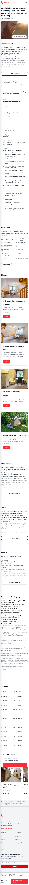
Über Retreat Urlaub (6, 828)
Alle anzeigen (6, 264)
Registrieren (18, 836)
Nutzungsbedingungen (21, 843)
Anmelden (17, 839)
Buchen (6, 316)
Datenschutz (4, 846)
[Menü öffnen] (26, 2)
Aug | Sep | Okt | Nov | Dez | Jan (11, 101)
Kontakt (3, 839)
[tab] (11, 342)
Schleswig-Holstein (18, 803)
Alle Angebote (9, 801)
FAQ (2, 836)
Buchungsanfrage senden (17, 881)
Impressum (4, 843)
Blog (2, 849)
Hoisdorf (6, 804)
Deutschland (7, 803)
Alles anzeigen (15, 74)
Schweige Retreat (20, 801)
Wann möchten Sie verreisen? (10, 758)
